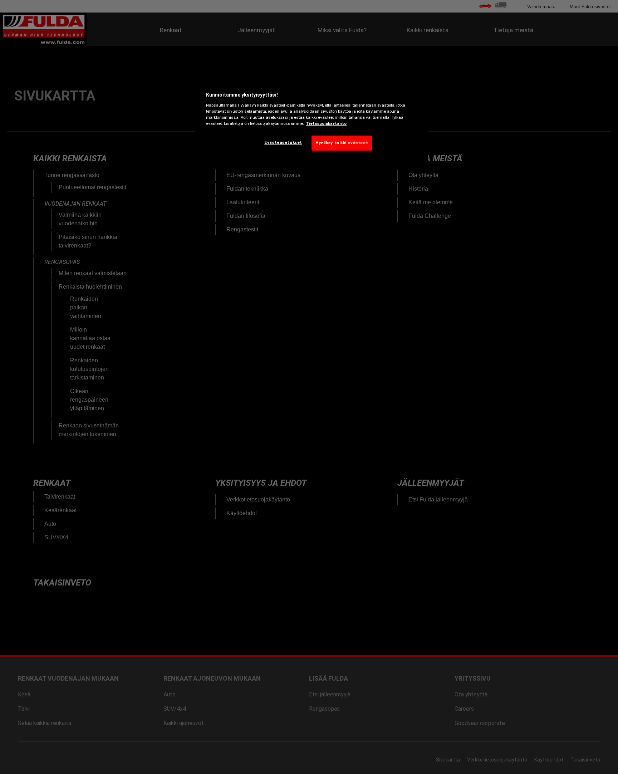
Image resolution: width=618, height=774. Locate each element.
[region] (311, 119)
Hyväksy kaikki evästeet (341, 142)
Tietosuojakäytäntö (326, 123)
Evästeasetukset (283, 142)
